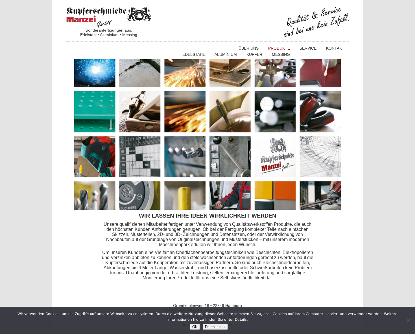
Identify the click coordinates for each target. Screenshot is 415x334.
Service (308, 48)
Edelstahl (193, 54)
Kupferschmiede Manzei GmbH (108, 17)
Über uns (249, 48)
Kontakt (335, 48)
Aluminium (226, 54)
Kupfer (254, 54)
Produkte (279, 48)
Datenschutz (215, 327)
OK (195, 327)
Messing (281, 54)
